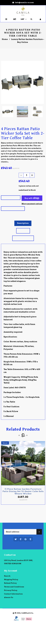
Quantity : (7, 175)
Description (23, 223)
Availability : (8, 190)
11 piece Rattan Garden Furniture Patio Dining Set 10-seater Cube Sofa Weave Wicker (23, 491)
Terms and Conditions (14, 587)
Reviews (23, 231)
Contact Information (13, 594)
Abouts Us (8, 597)
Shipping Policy (11, 579)
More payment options (32, 204)
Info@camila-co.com (24, 2)
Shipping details (23, 238)
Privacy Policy (10, 590)
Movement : (7, 186)
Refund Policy (10, 583)
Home (5, 39)
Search (7, 576)
